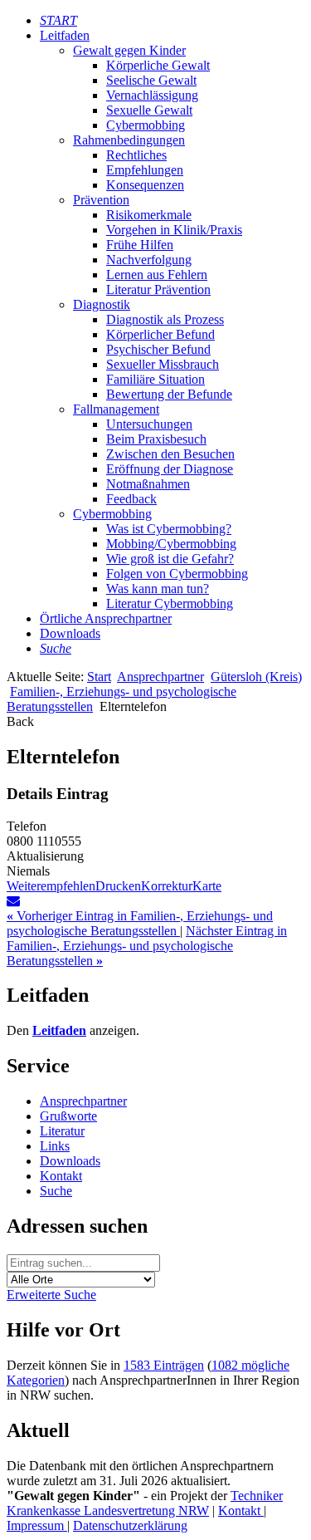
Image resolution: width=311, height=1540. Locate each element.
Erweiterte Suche (51, 1294)
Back (20, 721)
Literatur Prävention (158, 289)
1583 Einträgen (164, 1365)
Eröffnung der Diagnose (169, 469)
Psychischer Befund (158, 349)
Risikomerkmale (149, 215)
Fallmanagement (116, 409)
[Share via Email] (13, 901)
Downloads (70, 633)
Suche (56, 1191)
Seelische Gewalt (151, 80)
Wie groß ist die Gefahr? (170, 559)
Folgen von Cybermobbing (177, 573)
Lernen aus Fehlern (156, 274)
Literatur (62, 1131)
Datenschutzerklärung (130, 1525)
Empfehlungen (144, 170)
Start (99, 676)
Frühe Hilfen (139, 245)
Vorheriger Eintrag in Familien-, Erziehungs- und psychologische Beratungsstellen (140, 923)
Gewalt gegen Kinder (129, 50)
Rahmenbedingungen (129, 140)
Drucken (118, 886)
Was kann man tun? (157, 588)
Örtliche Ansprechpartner (106, 618)
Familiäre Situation (155, 379)
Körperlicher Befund (160, 334)
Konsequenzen (145, 185)
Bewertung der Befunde (169, 394)
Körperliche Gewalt (158, 65)
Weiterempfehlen (51, 886)
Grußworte (68, 1116)
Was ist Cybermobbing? (168, 529)
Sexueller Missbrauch (162, 364)
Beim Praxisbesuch (156, 439)
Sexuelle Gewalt (149, 110)
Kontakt (61, 1176)
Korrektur (166, 886)
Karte (206, 886)
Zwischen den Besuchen (170, 454)
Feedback (131, 499)
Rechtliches (136, 155)
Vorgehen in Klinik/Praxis (174, 230)
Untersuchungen (149, 424)
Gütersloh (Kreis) (256, 676)
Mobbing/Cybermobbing (171, 544)
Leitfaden (65, 35)
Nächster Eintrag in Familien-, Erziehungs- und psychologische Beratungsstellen (147, 946)
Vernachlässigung (152, 95)
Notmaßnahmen (148, 484)
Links (55, 1146)
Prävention (101, 200)
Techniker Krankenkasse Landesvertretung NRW (145, 1503)
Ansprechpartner (160, 676)
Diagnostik (101, 304)
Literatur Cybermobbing (169, 603)
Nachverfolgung (149, 260)
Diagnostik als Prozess (165, 319)
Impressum (37, 1525)
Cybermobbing (145, 125)
